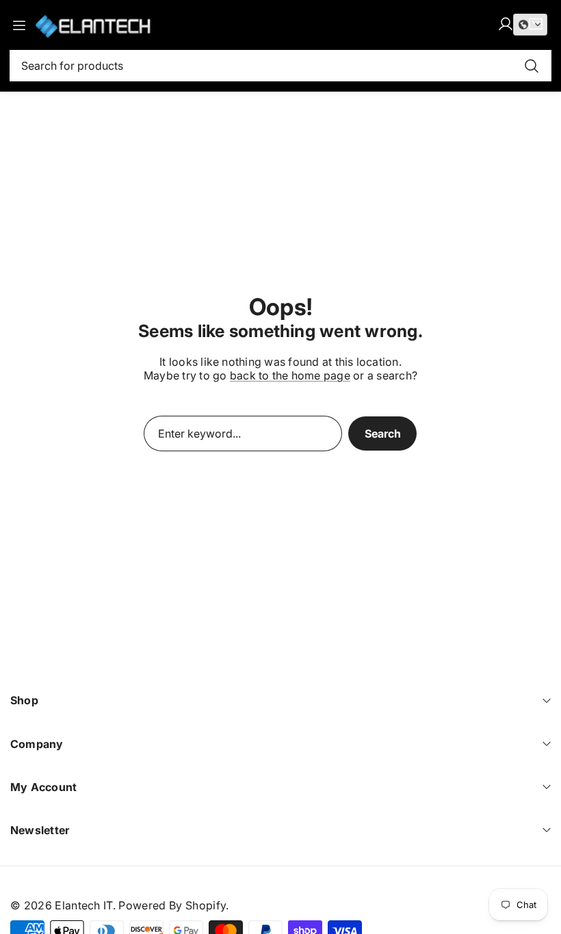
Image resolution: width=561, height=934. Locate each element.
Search (383, 433)
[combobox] (280, 66)
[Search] (531, 65)
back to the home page (290, 375)
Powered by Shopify (172, 905)
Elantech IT (84, 905)
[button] (530, 25)
